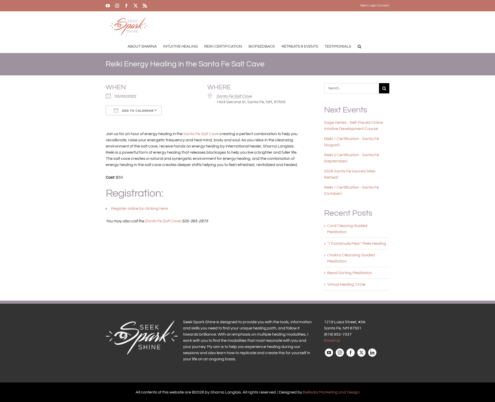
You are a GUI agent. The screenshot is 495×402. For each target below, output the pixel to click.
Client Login (368, 5)
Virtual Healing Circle (346, 284)
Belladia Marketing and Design (331, 392)
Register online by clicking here (139, 208)
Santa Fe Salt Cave (234, 96)
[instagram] (340, 352)
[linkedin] (372, 352)
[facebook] (350, 352)
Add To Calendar (137, 110)
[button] (359, 46)
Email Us (332, 340)
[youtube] (329, 352)
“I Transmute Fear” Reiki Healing (356, 243)
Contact (383, 5)
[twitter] (361, 352)
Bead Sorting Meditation (349, 273)
